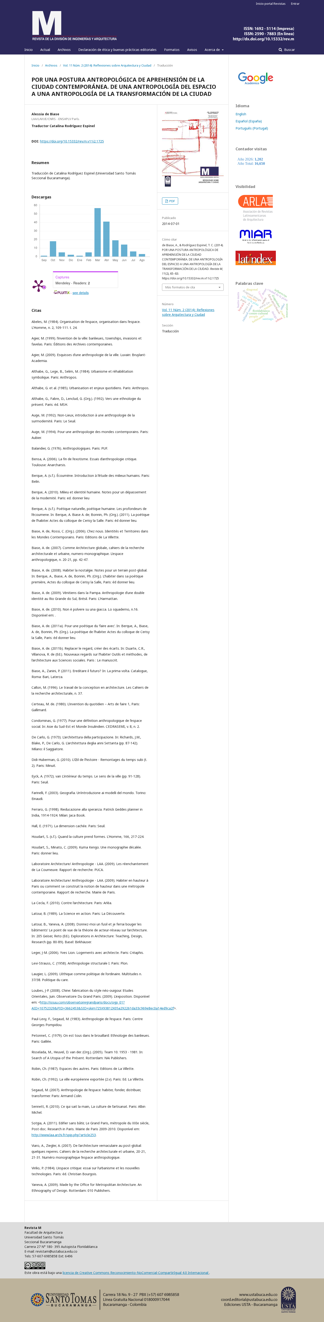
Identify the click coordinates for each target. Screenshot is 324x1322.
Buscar (289, 49)
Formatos (172, 49)
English (241, 114)
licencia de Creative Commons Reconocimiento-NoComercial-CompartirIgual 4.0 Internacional (136, 1272)
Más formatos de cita (180, 287)
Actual (45, 49)
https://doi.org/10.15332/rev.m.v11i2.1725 (72, 141)
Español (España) (249, 121)
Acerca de (213, 49)
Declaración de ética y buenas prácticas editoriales (117, 49)
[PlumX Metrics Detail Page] (38, 285)
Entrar (295, 3)
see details (81, 292)
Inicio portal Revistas (271, 3)
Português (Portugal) (252, 128)
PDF (172, 201)
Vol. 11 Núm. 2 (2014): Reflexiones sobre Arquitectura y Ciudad (107, 65)
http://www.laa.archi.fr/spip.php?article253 (64, 1135)
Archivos (64, 49)
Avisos (192, 49)
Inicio (28, 49)
